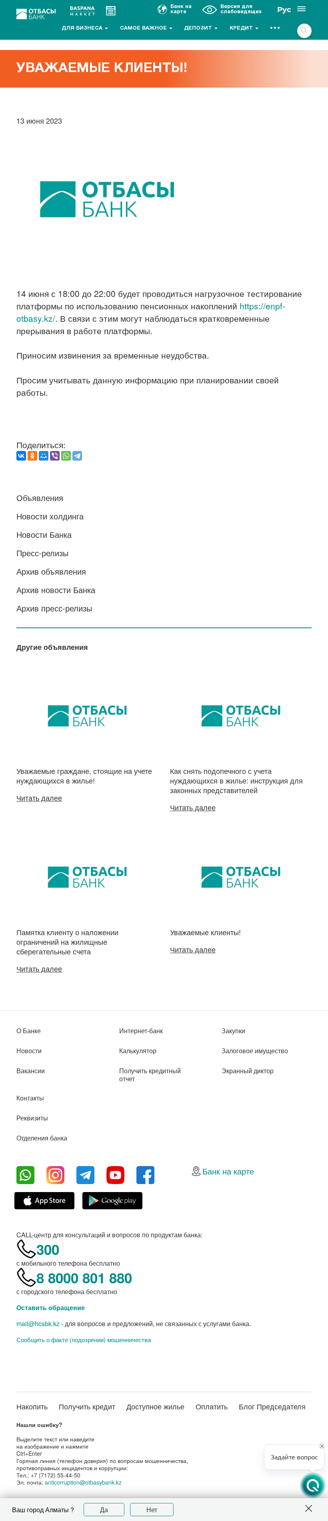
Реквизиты (32, 1117)
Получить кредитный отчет (150, 1074)
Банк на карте (228, 1171)
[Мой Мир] (43, 456)
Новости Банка (44, 534)
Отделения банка (41, 1137)
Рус (284, 9)
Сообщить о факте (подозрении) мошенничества (83, 1340)
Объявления (39, 497)
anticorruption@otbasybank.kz (83, 1482)
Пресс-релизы (42, 553)
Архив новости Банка (55, 589)
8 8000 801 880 (84, 1278)
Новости (29, 1050)
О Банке (28, 1030)
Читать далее (39, 797)
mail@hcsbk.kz (38, 1323)
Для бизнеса (83, 28)
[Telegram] (77, 456)
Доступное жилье (155, 1406)
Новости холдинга (50, 516)
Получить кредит (87, 1406)
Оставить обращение (50, 1307)
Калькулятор (137, 1050)
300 (47, 1249)
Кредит (242, 28)
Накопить (32, 1406)
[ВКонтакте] (21, 456)
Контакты (30, 1097)
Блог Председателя (272, 1406)
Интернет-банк (141, 1030)
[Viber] (55, 456)
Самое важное (144, 28)
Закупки (233, 1030)
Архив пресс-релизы (54, 608)
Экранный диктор (248, 1070)
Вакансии (30, 1070)
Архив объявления (51, 571)
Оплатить (212, 1406)
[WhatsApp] (66, 456)
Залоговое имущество (255, 1050)
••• (275, 28)
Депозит (199, 28)
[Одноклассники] (32, 456)
